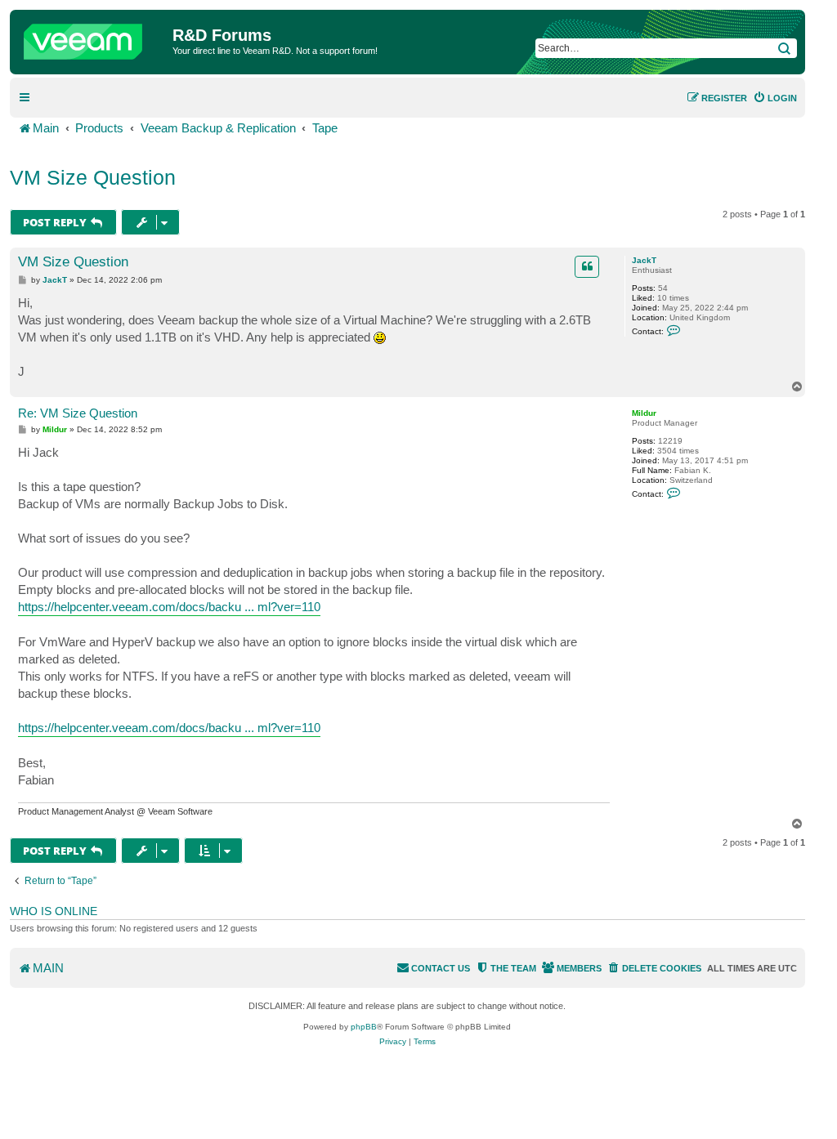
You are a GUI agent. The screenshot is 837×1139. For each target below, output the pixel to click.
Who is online (53, 911)
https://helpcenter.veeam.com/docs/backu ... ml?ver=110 (169, 607)
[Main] (93, 37)
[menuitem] (775, 98)
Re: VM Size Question (77, 413)
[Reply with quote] (587, 266)
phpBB (364, 1026)
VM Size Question (93, 177)
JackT (644, 260)
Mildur (644, 413)
